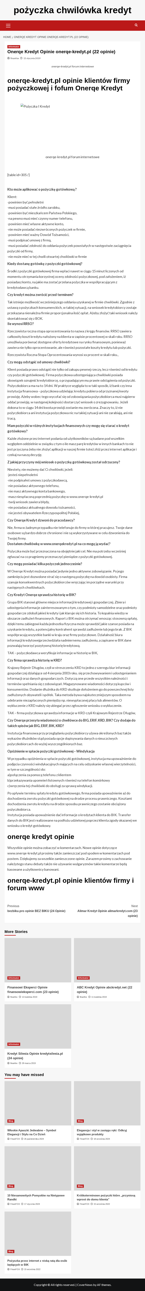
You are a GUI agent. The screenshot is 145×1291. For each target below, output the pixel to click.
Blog (10, 1121)
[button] (8, 25)
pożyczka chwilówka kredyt (72, 10)
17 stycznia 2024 (32, 1204)
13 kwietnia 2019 (29, 997)
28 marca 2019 (29, 1063)
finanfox (15, 58)
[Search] (136, 25)
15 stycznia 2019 (31, 58)
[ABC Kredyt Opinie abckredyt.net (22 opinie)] (107, 960)
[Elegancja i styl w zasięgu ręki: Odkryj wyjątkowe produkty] (107, 1103)
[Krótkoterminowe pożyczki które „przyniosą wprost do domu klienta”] (107, 1168)
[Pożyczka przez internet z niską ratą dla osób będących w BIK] (38, 1234)
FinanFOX (15, 1139)
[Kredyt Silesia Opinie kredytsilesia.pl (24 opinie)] (38, 1026)
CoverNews (85, 1284)
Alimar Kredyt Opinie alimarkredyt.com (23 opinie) (107, 910)
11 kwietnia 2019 (99, 997)
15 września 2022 (102, 1204)
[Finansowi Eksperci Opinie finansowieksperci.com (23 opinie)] (38, 960)
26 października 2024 (34, 1139)
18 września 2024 (102, 1139)
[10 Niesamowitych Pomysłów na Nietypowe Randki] (38, 1168)
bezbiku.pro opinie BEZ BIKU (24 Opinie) (36, 908)
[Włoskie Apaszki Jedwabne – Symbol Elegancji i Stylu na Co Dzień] (38, 1103)
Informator (13, 46)
